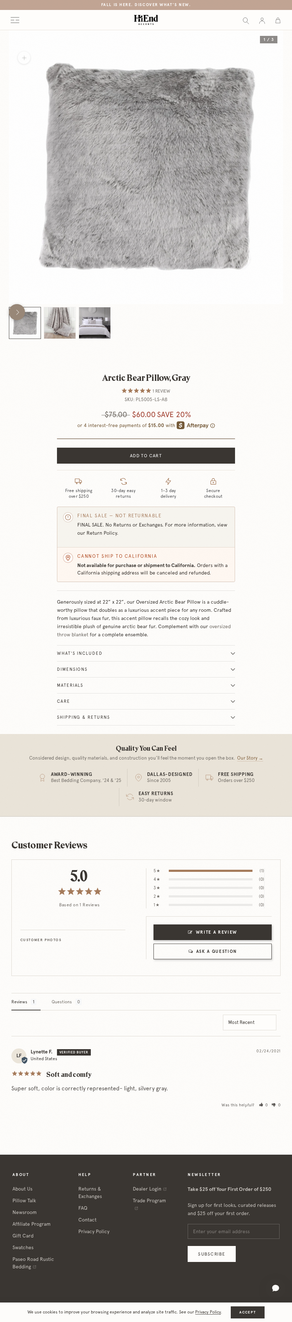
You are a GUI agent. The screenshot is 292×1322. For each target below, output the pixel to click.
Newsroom (24, 1212)
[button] (263, 1105)
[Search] (246, 20)
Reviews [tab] (19, 1001)
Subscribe (211, 1254)
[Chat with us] (276, 1288)
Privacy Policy (93, 1231)
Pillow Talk (24, 1200)
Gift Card (22, 1236)
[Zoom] (24, 58)
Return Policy (102, 533)
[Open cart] (278, 20)
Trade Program (149, 1200)
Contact (87, 1220)
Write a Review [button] (217, 932)
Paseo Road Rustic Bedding (33, 1262)
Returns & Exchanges (90, 1192)
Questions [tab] (62, 1001)
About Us (22, 1189)
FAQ (82, 1208)
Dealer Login (147, 1189)
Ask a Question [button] (216, 951)
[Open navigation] (15, 20)
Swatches (22, 1247)
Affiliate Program (31, 1224)
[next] (17, 312)
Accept (247, 1312)
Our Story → (250, 758)
